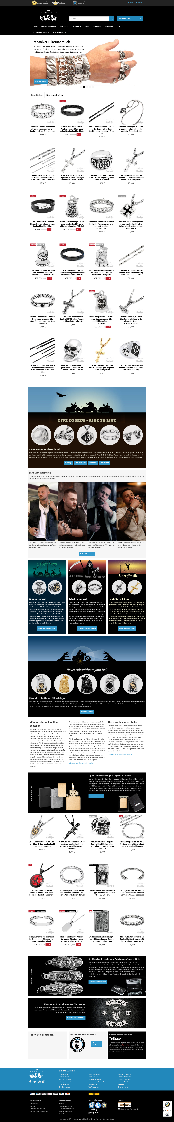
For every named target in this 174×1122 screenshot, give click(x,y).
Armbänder (76, 27)
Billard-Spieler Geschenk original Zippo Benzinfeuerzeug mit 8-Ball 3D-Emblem (102, 892)
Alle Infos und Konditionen (75, 1018)
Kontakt (130, 3)
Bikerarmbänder (80, 463)
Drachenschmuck (65, 1084)
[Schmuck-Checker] (48, 15)
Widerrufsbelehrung (88, 1119)
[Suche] (111, 18)
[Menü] (171, 1102)
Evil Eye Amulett (64, 1087)
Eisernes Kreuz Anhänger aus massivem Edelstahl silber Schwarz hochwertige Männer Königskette (131, 225)
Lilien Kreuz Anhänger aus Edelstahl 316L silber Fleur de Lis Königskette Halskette (72, 319)
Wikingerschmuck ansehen (47, 628)
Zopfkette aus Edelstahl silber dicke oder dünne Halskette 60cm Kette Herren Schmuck (43, 177)
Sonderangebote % (41, 32)
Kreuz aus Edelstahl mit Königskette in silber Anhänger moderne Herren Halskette (72, 177)
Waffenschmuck (94, 1087)
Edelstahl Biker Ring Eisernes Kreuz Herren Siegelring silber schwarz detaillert (101, 177)
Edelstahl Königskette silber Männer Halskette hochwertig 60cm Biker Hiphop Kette (131, 272)
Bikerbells (121, 1084)
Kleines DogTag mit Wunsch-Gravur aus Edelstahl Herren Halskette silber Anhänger (72, 939)
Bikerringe (68, 463)
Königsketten (93, 1084)
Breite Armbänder (94, 1074)
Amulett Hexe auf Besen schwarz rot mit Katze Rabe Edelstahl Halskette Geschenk (41, 892)
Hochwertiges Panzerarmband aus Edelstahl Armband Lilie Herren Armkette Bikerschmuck (72, 892)
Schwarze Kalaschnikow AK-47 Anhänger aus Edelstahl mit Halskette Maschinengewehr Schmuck (72, 845)
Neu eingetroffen (54, 95)
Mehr (121, 27)
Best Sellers (37, 95)
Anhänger (63, 27)
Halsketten (110, 27)
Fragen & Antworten (65, 1106)
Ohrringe (97, 27)
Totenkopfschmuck (95, 1079)
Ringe (87, 27)
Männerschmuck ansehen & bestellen (81, 763)
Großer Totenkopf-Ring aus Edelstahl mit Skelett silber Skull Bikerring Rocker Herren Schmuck (102, 845)
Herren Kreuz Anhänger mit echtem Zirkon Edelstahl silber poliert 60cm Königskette (131, 177)
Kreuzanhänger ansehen (127, 628)
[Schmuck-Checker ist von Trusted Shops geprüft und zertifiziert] (104, 1105)
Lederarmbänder (123, 1082)
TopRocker (125, 1045)
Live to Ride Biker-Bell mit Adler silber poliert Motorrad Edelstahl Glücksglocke (101, 272)
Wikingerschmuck (65, 1082)
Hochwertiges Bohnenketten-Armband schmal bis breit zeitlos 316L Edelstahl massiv (132, 844)
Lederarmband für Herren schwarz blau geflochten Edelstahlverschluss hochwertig (72, 272)
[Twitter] (35, 1083)
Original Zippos (123, 1087)
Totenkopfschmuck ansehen (87, 628)
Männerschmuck (48, 27)
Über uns (32, 1106)
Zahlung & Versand (65, 1111)
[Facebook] (30, 1083)
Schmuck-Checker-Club (37, 1109)
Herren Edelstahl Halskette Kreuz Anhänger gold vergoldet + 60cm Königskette (101, 367)
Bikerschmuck (104, 463)
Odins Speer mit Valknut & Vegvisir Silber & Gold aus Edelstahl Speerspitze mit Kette (42, 844)
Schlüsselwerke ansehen (98, 982)
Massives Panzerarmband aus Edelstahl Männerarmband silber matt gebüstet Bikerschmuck (101, 225)
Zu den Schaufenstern (87, 554)
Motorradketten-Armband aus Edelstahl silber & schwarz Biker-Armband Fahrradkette (132, 939)
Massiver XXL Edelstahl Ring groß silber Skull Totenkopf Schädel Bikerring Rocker (72, 367)
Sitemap (112, 1119)
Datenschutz (77, 1119)
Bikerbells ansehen (87, 712)
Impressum (62, 1119)
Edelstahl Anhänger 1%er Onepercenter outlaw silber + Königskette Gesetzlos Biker (131, 128)
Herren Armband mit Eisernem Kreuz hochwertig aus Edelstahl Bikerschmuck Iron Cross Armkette (42, 320)
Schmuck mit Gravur (125, 1074)
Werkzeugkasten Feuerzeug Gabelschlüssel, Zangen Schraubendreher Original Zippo (102, 939)
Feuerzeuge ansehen (96, 796)
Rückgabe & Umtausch (66, 1109)
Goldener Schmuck (124, 1077)
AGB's (69, 1119)
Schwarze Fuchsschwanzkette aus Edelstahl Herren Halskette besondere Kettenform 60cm (43, 368)
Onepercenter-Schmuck (96, 1082)
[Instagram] (44, 1083)
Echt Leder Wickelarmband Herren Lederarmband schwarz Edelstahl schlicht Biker (42, 224)
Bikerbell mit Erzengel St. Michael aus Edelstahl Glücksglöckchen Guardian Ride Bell (72, 224)
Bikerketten (93, 463)
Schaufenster (34, 1104)
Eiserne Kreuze (64, 1077)
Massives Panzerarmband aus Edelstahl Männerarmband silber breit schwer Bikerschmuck (42, 128)
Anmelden (139, 3)
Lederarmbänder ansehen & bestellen (120, 754)
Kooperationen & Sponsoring (39, 1111)
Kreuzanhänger (64, 1074)
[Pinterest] (39, 1083)
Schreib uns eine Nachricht (97, 1044)
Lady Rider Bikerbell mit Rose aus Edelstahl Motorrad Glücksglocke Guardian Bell (43, 272)
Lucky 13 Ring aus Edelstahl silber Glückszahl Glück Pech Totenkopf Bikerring (131, 367)
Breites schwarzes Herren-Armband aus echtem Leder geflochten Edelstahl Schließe (72, 128)
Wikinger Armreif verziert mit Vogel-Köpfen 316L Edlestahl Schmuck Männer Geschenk (132, 892)
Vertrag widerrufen (102, 1119)
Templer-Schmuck (65, 1079)
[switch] (167, 1114)
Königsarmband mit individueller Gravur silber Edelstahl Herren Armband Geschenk (41, 939)
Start (35, 27)
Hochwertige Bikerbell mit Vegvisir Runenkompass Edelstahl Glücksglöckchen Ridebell (101, 320)
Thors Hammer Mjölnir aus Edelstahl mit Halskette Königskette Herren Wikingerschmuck (131, 320)
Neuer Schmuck (59, 32)
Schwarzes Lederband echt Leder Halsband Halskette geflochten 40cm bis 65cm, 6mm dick (101, 130)
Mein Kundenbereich (66, 1114)
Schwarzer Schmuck (125, 1079)
